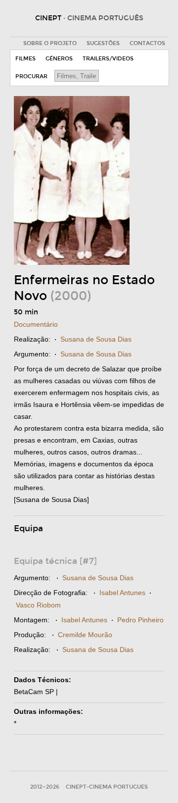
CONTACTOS (147, 43)
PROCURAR (31, 76)
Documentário (36, 324)
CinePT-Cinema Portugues (107, 787)
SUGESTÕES (103, 43)
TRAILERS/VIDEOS (108, 58)
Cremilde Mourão (85, 635)
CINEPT (89, 18)
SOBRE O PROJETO (50, 43)
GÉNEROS (59, 58)
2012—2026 (44, 787)
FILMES (25, 58)
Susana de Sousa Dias (96, 339)
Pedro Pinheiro (140, 620)
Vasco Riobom (38, 605)
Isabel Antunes (122, 593)
